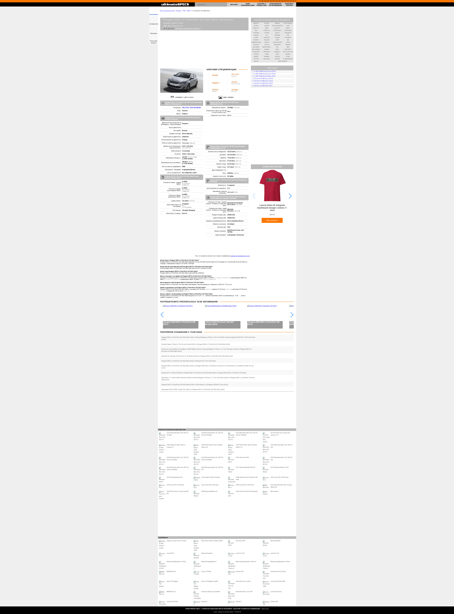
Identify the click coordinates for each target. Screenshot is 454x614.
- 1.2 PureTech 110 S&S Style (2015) (262, 85)
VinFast (277, 59)
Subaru (266, 56)
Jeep (277, 40)
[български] (283, 1)
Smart (256, 56)
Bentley (256, 28)
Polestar (256, 51)
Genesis (267, 37)
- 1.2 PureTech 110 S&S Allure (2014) (262, 83)
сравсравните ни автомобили (275, 4)
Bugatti (277, 28)
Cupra (266, 32)
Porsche (266, 51)
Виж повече (282, 61)
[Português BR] (292, 1)
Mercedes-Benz (267, 47)
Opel (277, 49)
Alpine (266, 25)
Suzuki (277, 56)
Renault (277, 51)
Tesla (288, 56)
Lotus (266, 44)
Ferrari (277, 35)
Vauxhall (266, 59)
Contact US (238, 611)
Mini (288, 47)
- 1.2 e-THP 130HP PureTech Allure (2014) (263, 76)
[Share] (451, 157)
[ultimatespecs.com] (175, 4)
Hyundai (288, 37)
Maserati (277, 44)
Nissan (266, 49)
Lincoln (256, 44)
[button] (290, 196)
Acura (266, 23)
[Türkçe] (295, 1)
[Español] (275, 1)
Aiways (277, 23)
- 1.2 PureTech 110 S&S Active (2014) (262, 81)
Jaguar (266, 40)
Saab (266, 54)
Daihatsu (288, 32)
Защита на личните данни (226, 611)
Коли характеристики (247, 4)
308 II (189, 11)
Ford (256, 37)
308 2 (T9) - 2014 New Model (191, 107)
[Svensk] (269, 1)
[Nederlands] (286, 1)
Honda (277, 37)
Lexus (288, 42)
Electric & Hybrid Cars (262, 4)
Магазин (234, 4)
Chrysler (288, 30)
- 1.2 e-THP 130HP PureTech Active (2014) (264, 73)
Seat (277, 54)
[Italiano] (281, 1)
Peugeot (178, 11)
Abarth (256, 23)
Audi (288, 25)
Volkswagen (288, 59)
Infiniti (256, 40)
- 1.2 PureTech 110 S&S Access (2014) (262, 78)
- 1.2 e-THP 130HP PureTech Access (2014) (264, 71)
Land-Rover (277, 42)
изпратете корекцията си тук (240, 256)
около (216, 611)
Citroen (256, 32)
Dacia (277, 32)
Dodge (256, 35)
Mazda (288, 44)
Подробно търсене (289, 4)
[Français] (264, 1)
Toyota (256, 59)
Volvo (256, 61)
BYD (256, 30)
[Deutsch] (266, 1)
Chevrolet (277, 30)
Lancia (266, 42)
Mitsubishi (256, 49)
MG (277, 47)
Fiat (288, 35)
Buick (288, 28)
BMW (266, 28)
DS (267, 35)
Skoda (288, 54)
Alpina (256, 25)
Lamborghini (256, 42)
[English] (261, 1)
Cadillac (266, 30)
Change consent (265, 608)
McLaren (256, 47)
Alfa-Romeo (288, 23)
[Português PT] (272, 1)
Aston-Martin (277, 25)
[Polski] (289, 1)
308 (184, 11)
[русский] (278, 1)
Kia (288, 40)
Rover (256, 54)
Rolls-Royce (288, 51)
